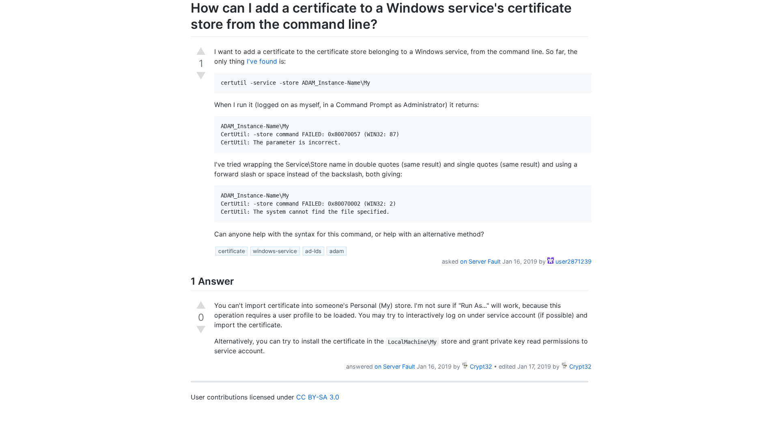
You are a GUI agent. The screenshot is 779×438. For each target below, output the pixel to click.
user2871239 (573, 261)
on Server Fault (480, 261)
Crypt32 (480, 366)
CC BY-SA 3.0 (317, 397)
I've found (262, 61)
